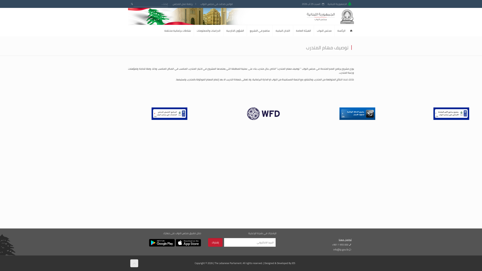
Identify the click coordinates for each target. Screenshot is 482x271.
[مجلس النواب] (337, 16)
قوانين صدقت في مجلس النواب (217, 4)
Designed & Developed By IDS (279, 263)
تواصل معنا (345, 240)
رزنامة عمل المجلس (183, 4)
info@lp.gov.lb (340, 249)
